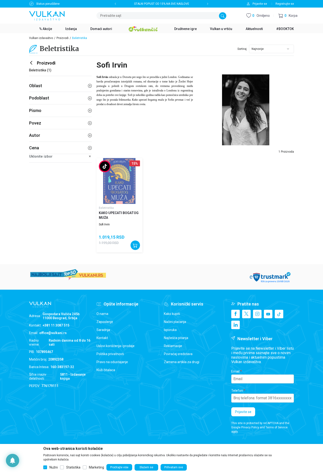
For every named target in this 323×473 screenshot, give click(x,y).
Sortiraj (242, 48)
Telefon (237, 390)
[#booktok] (105, 166)
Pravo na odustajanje (112, 362)
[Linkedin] (235, 325)
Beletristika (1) (40, 70)
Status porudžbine (48, 3)
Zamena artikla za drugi (181, 362)
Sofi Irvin (104, 224)
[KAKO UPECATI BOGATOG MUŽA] (119, 181)
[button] (287, 15)
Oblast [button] (35, 85)
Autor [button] (34, 135)
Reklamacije (173, 346)
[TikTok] (279, 314)
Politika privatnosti (110, 354)
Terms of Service (277, 427)
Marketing (96, 467)
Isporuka (170, 330)
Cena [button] (34, 147)
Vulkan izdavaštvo (41, 38)
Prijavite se (243, 412)
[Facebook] (235, 314)
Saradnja (103, 330)
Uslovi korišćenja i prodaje (115, 346)
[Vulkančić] (143, 28)
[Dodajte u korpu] (135, 245)
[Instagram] (257, 314)
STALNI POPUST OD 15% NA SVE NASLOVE (161, 3)
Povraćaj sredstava (178, 354)
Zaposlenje (104, 322)
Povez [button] (35, 122)
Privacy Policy (250, 427)
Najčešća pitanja (176, 338)
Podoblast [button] (39, 97)
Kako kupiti (172, 314)
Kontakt (102, 338)
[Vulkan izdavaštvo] (47, 15)
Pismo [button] (35, 110)
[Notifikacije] (12, 460)
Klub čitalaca (105, 370)
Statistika (73, 467)
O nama (102, 314)
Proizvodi (63, 38)
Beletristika (106, 208)
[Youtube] (268, 314)
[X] (246, 314)
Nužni (53, 467)
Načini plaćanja (175, 322)
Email (235, 371)
